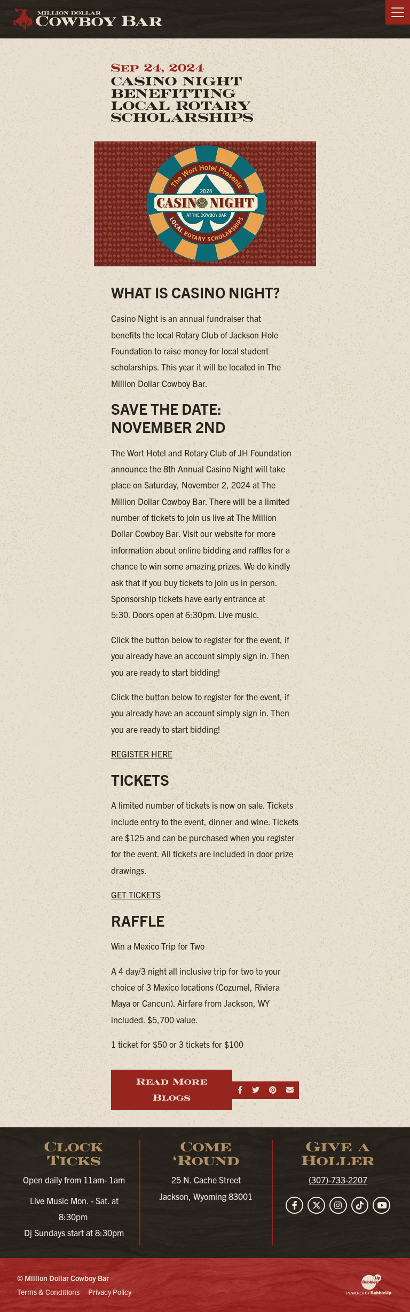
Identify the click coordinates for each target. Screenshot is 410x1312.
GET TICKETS (136, 894)
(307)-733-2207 (338, 1179)
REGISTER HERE (141, 753)
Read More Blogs (171, 1090)
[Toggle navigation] (397, 12)
